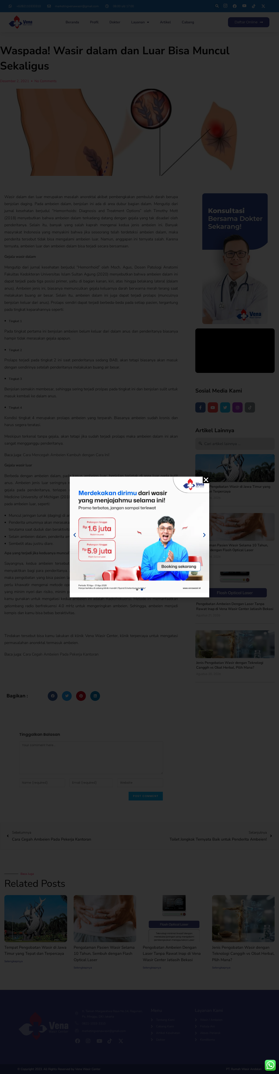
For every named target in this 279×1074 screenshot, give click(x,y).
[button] (206, 480)
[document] (139, 537)
